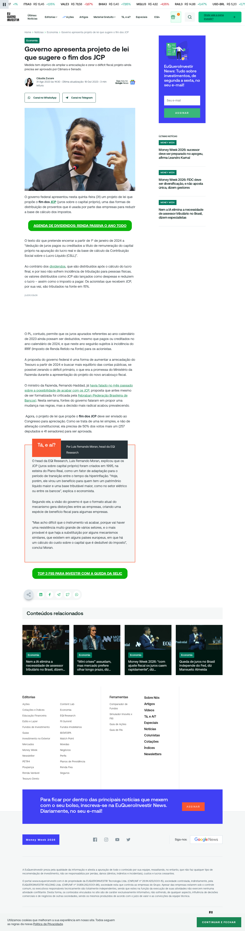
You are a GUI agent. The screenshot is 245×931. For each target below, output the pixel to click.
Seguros (64, 773)
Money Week (29, 750)
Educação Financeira (34, 715)
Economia (52, 32)
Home (28, 32)
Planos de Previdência (72, 761)
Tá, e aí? (126, 17)
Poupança (28, 767)
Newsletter (28, 755)
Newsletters (152, 754)
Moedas (64, 744)
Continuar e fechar (219, 922)
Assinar (182, 112)
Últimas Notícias (32, 17)
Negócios (65, 750)
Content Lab (67, 704)
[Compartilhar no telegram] (58, 594)
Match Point (67, 738)
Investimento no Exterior (36, 738)
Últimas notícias (168, 136)
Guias (25, 732)
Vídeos (149, 710)
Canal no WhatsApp (44, 97)
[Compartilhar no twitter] (67, 594)
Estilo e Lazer (30, 721)
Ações (26, 704)
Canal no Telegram (82, 97)
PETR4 (26, 761)
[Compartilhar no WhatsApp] (76, 594)
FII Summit (66, 721)
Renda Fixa (66, 767)
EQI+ (157, 17)
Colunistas (152, 735)
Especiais (141, 17)
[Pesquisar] (190, 17)
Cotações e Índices (33, 709)
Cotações (151, 741)
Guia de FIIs (116, 729)
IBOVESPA (65, 732)
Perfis (63, 755)
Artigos (83, 17)
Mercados (28, 744)
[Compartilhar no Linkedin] (40, 594)
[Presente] (176, 17)
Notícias (39, 32)
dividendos (57, 266)
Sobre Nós (151, 697)
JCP (53, 202)
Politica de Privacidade (48, 924)
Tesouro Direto (30, 778)
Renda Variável (30, 773)
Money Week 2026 (41, 839)
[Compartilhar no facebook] (49, 594)
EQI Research (68, 715)
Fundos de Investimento (36, 727)
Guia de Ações (118, 724)
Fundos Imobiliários (71, 727)
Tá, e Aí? (150, 716)
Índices (149, 748)
